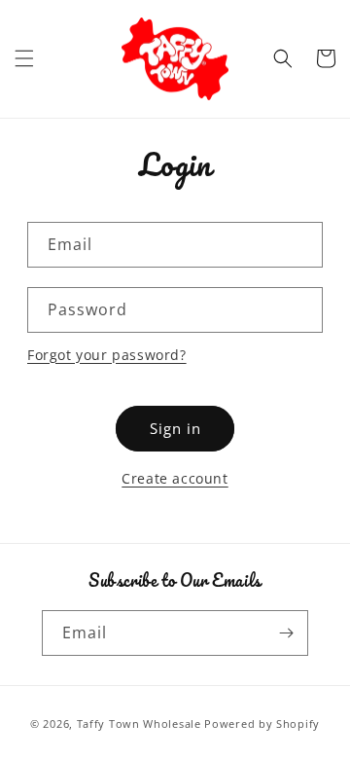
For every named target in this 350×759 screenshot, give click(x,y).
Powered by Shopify (262, 723)
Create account (175, 478)
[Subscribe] (285, 633)
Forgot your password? (107, 354)
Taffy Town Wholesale (139, 723)
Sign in (175, 428)
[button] (24, 58)
